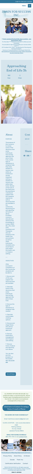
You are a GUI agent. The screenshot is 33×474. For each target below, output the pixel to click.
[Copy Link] (30, 156)
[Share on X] (26, 156)
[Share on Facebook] (24, 156)
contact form (23, 437)
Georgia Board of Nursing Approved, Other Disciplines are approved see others (16, 52)
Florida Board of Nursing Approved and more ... (16, 453)
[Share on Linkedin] (28, 156)
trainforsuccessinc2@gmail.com (18, 419)
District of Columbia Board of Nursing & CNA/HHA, (17, 50)
